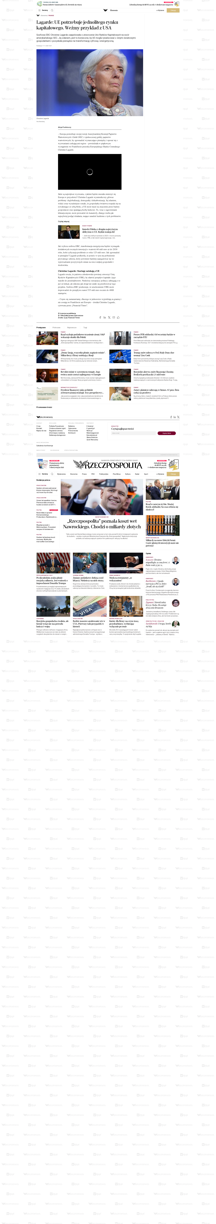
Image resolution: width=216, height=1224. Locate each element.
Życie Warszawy (92, 440)
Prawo (84, 474)
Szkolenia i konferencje (44, 446)
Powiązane (41, 327)
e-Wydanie (160, 10)
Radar (137, 474)
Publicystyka (103, 474)
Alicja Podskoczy (64, 127)
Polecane (57, 327)
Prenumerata (73, 431)
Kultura (127, 474)
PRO (93, 474)
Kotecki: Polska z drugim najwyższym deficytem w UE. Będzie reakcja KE (100, 230)
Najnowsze (71, 327)
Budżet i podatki (87, 225)
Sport (146, 474)
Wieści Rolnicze (92, 437)
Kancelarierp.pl (92, 435)
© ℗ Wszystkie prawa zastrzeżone (70, 315)
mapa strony (40, 450)
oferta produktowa (71, 450)
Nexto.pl (89, 431)
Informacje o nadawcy (57, 433)
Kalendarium (54, 450)
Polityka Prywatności (56, 426)
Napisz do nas (41, 431)
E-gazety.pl (90, 428)
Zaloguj (173, 10)
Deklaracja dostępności (57, 435)
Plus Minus (117, 474)
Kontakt (39, 428)
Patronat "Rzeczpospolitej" (69, 387)
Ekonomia (114, 10)
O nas (38, 426)
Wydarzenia (61, 474)
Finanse (51, 15)
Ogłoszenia (72, 428)
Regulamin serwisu (56, 431)
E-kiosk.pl (90, 426)
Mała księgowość (93, 433)
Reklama (71, 426)
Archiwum (72, 433)
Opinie (148, 553)
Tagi (85, 327)
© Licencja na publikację (67, 313)
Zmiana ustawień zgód (57, 428)
